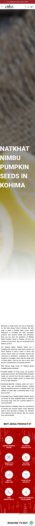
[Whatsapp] (31, 522)
